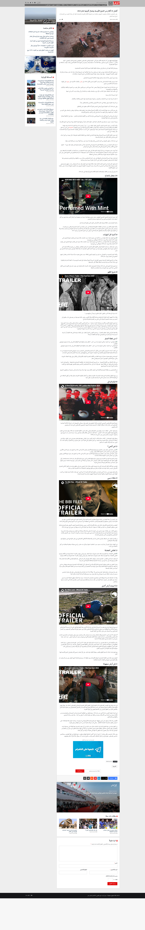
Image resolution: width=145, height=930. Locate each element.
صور (53, 5)
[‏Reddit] (91, 778)
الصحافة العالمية (80, 5)
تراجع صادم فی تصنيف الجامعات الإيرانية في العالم (69, 831)
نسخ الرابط (79, 771)
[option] (88, 797)
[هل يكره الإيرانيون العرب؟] (88, 824)
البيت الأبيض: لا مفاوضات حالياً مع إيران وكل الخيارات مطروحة (42, 47)
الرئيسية (104, 5)
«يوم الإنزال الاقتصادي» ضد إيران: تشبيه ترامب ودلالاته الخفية (46, 120)
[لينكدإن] (98, 778)
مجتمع (58, 5)
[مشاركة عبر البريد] (88, 778)
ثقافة (63, 5)
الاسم (115, 863)
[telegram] (88, 750)
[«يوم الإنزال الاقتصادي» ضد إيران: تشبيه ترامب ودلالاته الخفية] (31, 120)
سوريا (67, 82)
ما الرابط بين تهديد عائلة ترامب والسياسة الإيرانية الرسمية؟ (46, 89)
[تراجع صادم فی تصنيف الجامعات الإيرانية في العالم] (68, 824)
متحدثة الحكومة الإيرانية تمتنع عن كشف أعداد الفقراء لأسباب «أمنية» (42, 42)
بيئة (67, 5)
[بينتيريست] (95, 778)
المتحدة (71, 128)
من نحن (48, 5)
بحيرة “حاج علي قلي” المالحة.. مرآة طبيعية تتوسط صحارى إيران (42, 21)
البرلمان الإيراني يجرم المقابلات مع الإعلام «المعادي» (104, 793)
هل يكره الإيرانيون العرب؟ (91, 830)
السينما (114, 766)
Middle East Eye (109, 761)
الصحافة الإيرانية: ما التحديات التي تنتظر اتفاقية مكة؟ (46, 103)
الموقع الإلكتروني (83, 870)
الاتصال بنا (93, 896)
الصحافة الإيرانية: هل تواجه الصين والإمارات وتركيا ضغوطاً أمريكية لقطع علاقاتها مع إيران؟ (46, 97)
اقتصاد (72, 5)
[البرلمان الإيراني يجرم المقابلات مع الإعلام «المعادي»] (88, 797)
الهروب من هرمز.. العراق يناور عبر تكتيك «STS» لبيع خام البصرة (40, 51)
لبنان (81, 82)
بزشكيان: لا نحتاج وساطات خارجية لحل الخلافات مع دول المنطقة (41, 33)
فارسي (38, 2)
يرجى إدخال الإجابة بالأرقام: (111, 876)
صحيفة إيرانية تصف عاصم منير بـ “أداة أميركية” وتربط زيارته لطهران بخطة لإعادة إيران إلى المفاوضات (45, 112)
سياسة (98, 5)
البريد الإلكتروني (113, 870)
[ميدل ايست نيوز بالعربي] (114, 4)
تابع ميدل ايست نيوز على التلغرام (88, 740)
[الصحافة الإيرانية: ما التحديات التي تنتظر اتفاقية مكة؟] (31, 104)
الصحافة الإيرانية (90, 5)
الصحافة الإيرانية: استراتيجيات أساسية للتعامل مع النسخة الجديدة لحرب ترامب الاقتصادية (45, 82)
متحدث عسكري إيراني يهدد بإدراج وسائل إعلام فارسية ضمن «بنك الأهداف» (42, 37)
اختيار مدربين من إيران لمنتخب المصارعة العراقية (110, 831)
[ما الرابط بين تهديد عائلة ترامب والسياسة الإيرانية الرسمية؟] (31, 90)
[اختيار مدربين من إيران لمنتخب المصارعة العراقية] (108, 824)
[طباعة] (84, 778)
